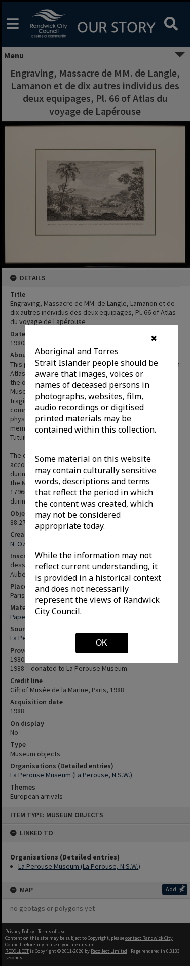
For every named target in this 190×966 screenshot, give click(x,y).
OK (101, 642)
